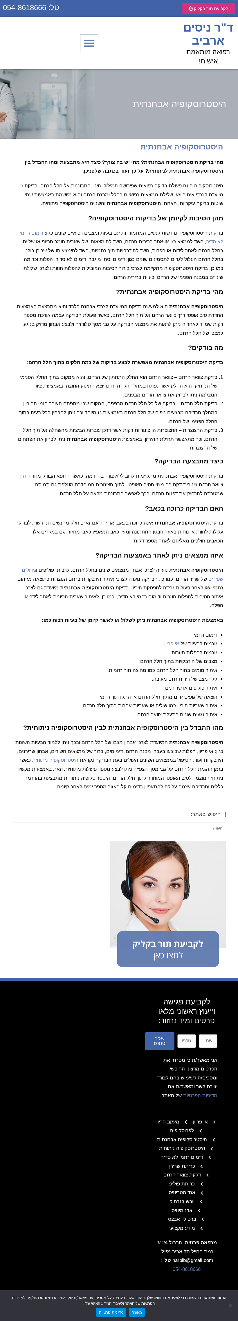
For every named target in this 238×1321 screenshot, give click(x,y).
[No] (231, 1306)
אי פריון (171, 643)
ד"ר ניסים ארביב (208, 34)
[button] (89, 43)
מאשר (137, 1312)
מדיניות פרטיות (111, 1312)
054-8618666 (187, 1269)
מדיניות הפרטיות (200, 1095)
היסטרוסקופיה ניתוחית (55, 760)
